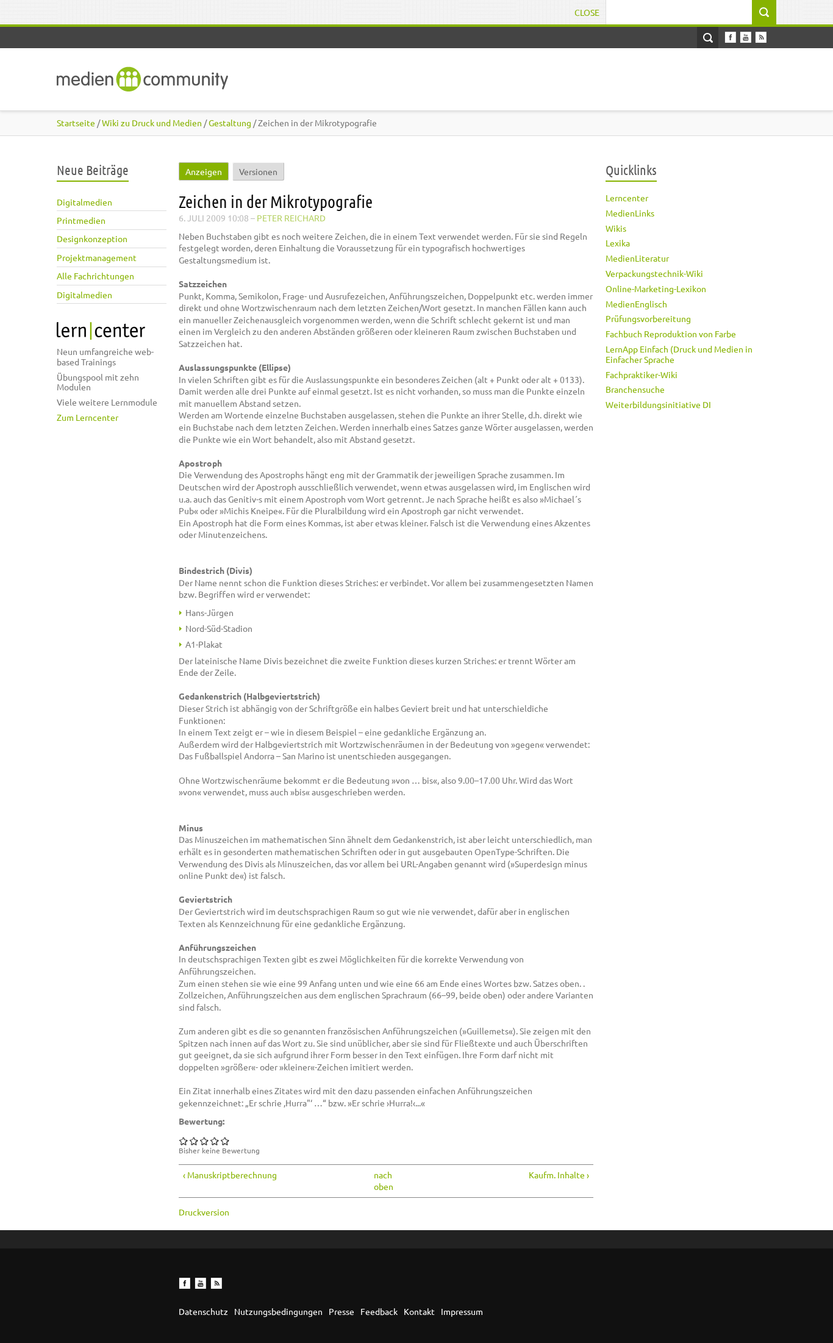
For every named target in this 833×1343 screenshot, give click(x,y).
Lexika (618, 242)
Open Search (707, 37)
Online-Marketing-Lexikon (656, 288)
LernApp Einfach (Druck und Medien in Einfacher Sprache (679, 354)
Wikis (616, 228)
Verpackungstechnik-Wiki (654, 273)
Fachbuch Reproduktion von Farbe (671, 333)
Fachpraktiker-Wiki (641, 374)
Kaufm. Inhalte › (559, 1174)
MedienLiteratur (637, 257)
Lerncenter (627, 197)
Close (586, 12)
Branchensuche (635, 389)
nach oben (382, 1180)
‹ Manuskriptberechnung (230, 1174)
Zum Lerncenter (87, 417)
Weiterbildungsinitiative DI (658, 404)
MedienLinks (630, 212)
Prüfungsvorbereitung (648, 318)
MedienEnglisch (636, 303)
